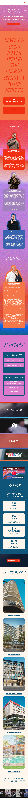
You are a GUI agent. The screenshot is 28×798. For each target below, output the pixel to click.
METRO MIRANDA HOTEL (14, 732)
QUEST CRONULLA (14, 654)
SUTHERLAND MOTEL (14, 771)
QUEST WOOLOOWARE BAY (14, 693)
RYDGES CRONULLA (14, 615)
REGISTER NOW (13, 24)
